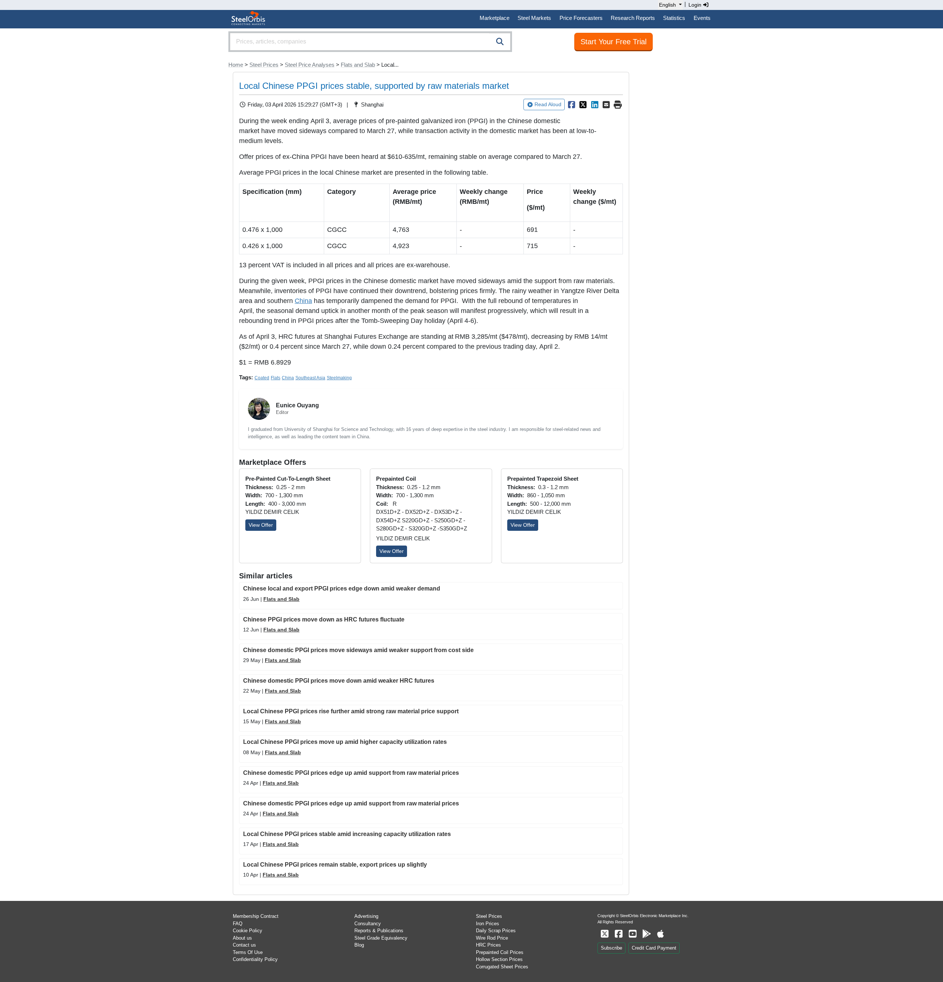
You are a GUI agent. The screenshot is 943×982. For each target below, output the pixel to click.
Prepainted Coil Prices (499, 952)
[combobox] (370, 42)
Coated (262, 377)
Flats (275, 377)
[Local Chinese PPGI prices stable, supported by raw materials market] (571, 105)
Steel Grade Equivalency (380, 938)
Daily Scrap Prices (496, 930)
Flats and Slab (358, 65)
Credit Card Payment (654, 948)
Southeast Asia (310, 377)
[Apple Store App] (660, 934)
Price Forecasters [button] (581, 18)
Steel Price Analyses (309, 65)
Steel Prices (263, 65)
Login (695, 5)
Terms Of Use (248, 952)
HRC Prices (488, 945)
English (667, 5)
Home (235, 65)
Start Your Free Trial (613, 42)
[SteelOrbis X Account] (604, 934)
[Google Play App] (646, 934)
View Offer (261, 525)
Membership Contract (255, 916)
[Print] (618, 105)
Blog (359, 945)
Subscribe (611, 948)
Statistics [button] (674, 18)
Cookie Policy (247, 930)
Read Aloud (547, 104)
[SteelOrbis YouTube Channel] (632, 934)
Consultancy (367, 923)
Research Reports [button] (633, 18)
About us (242, 938)
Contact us (244, 945)
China (303, 300)
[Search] (500, 42)
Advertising (366, 916)
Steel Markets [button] (534, 18)
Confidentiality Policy (255, 959)
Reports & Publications (378, 930)
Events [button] (702, 18)
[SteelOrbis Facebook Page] (618, 934)
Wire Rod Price (492, 938)
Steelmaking (339, 377)
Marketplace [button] (494, 18)
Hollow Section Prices (499, 959)
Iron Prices (487, 923)
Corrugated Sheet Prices (502, 966)
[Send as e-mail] (606, 105)
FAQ (237, 923)
